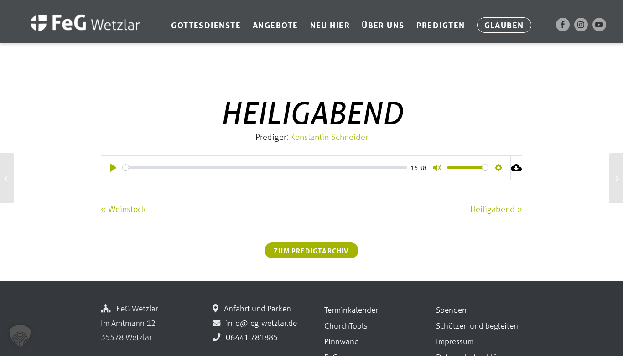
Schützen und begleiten (477, 325)
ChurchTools (346, 325)
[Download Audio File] (516, 167)
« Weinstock (123, 209)
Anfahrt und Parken (255, 308)
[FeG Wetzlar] (76, 35)
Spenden (451, 310)
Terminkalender (351, 310)
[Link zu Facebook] (563, 24)
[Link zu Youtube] (599, 24)
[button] (20, 336)
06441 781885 (250, 337)
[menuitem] (206, 25)
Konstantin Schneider (329, 137)
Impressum (455, 341)
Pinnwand (341, 341)
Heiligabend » (496, 209)
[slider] (265, 167)
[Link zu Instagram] (581, 24)
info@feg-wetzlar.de (259, 323)
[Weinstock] (7, 178)
